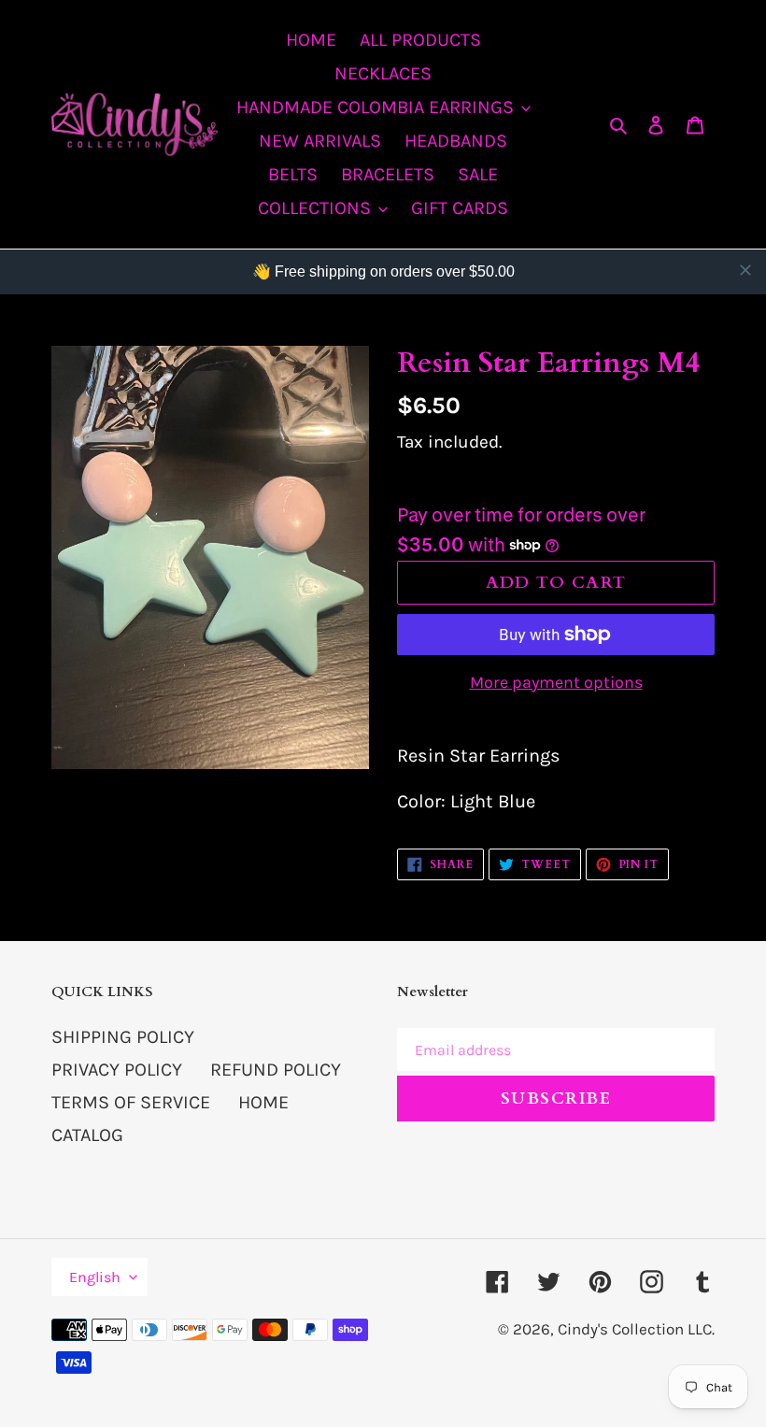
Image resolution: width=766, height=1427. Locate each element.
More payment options (556, 682)
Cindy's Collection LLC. (636, 1329)
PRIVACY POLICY (116, 1069)
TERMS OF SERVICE (130, 1102)
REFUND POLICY (275, 1069)
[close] (745, 270)
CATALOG (87, 1135)
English (95, 1277)
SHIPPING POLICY (122, 1037)
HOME (263, 1102)
